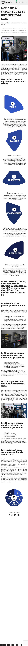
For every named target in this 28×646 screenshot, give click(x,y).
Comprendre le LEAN (19, 22)
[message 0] (16, 2)
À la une (13, 22)
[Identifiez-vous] (19, 2)
